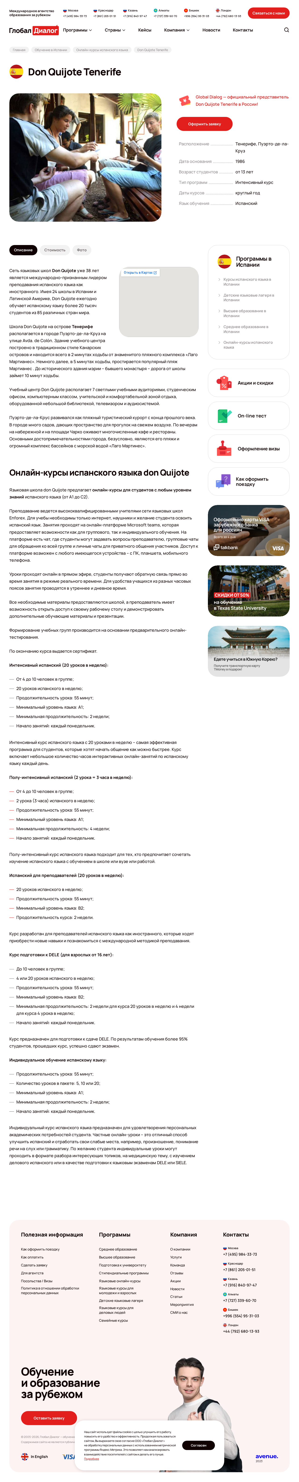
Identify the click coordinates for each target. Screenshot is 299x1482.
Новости (177, 1289)
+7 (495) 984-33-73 (75, 16)
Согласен (198, 1445)
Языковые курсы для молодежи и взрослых (117, 1290)
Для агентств (32, 1273)
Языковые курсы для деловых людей (116, 1310)
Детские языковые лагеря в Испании (249, 298)
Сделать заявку (34, 1265)
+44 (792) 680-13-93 (228, 16)
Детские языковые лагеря (121, 1300)
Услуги (176, 1257)
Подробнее (91, 1459)
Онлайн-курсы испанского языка (248, 345)
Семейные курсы (113, 1320)
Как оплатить (32, 1257)
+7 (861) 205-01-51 (104, 16)
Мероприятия (182, 1304)
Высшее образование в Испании (245, 313)
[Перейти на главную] (34, 30)
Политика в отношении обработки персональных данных (50, 1290)
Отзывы (176, 1273)
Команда (177, 1265)
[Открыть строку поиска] (287, 30)
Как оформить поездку (40, 1249)
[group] (85, 157)
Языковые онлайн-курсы (119, 1281)
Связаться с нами (269, 13)
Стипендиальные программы (124, 1273)
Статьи (176, 1296)
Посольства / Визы (36, 1281)
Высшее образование (117, 1257)
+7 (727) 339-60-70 (165, 16)
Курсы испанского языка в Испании (247, 282)
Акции (175, 1281)
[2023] (267, 1456)
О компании (180, 1249)
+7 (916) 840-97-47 (135, 16)
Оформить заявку (204, 123)
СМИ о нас (179, 1312)
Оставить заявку (49, 1418)
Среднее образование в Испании (246, 329)
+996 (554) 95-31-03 (196, 16)
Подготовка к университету (122, 1265)
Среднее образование (118, 1249)
